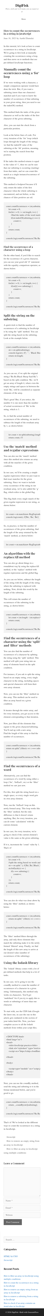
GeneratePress (33, 1312)
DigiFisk (22, 5)
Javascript (11, 1136)
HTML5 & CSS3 (11, 1256)
